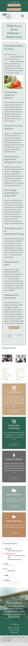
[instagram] (15, 2)
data (11, 133)
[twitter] (12, 2)
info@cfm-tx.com (12, 577)
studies (9, 254)
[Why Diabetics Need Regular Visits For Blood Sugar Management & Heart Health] (21, 361)
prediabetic (7, 61)
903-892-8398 (11, 566)
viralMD (8, 640)
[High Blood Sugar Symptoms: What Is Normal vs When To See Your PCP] (7, 361)
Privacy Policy (9, 638)
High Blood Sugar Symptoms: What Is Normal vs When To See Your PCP (7, 373)
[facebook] (10, 2)
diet (10, 171)
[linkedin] (17, 2)
